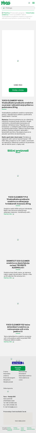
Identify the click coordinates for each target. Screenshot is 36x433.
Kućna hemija (23, 371)
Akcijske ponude (8, 382)
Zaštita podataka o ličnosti (9, 429)
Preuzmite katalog (18, 368)
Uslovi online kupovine (23, 429)
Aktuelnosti (6, 380)
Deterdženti (22, 373)
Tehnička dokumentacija (31, 428)
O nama (5, 371)
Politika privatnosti (16, 428)
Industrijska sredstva (25, 376)
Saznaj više (8, 214)
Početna (6, 13)
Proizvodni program (9, 378)
